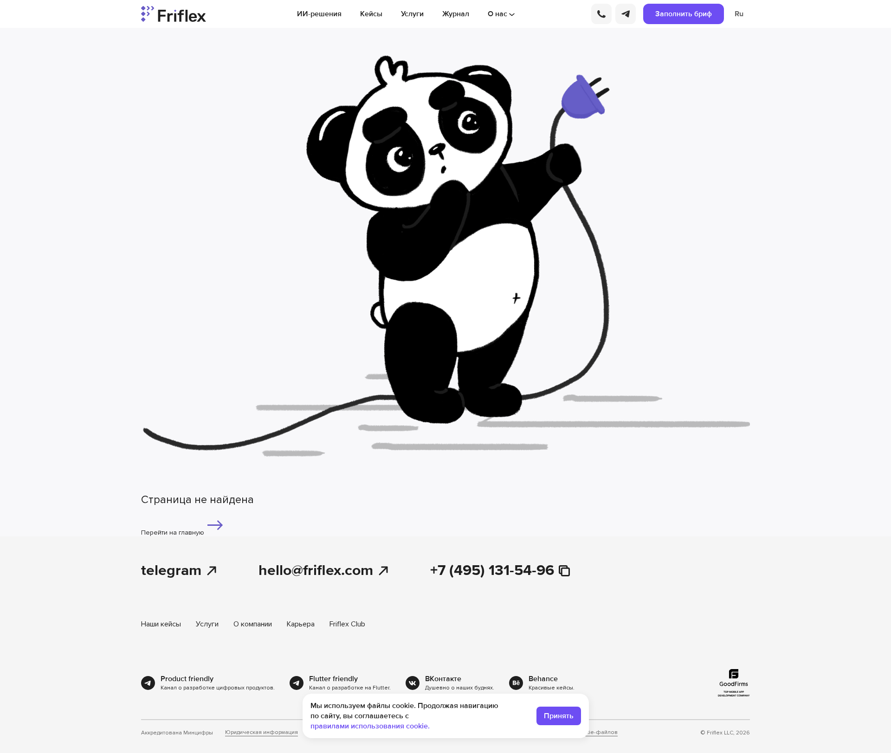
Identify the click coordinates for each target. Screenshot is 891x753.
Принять (559, 716)
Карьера (301, 624)
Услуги (412, 14)
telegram (171, 570)
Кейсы (371, 14)
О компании (252, 624)
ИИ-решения (319, 14)
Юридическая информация (261, 732)
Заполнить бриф (683, 14)
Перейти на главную (173, 532)
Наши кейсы (161, 624)
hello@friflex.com (315, 570)
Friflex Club (347, 624)
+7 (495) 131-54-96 (492, 570)
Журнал (455, 14)
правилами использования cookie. (370, 726)
